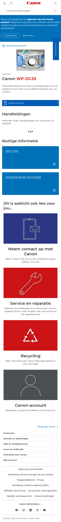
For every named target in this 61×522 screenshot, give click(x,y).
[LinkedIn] (30, 510)
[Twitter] (37, 510)
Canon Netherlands (29, 504)
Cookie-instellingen (44, 496)
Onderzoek (56, 49)
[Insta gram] (23, 510)
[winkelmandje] (4, 3)
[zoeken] (11, 3)
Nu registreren (10, 36)
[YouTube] (44, 510)
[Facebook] (16, 510)
